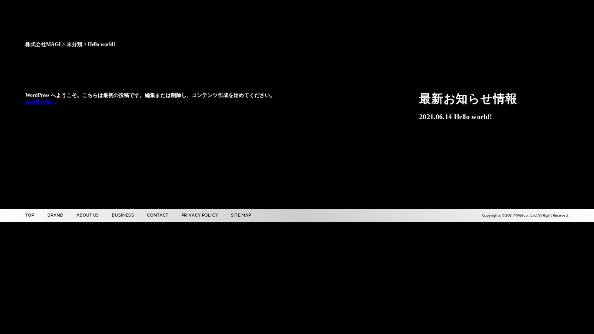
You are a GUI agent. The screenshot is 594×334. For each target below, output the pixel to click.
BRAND (55, 215)
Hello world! (455, 116)
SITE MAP (241, 215)
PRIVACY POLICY (199, 215)
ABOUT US (88, 215)
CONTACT (157, 215)
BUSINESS (123, 215)
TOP (29, 215)
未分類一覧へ (41, 103)
